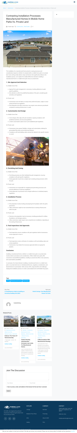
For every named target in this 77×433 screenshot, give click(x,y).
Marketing (23, 334)
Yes (72, 431)
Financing (45, 413)
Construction (10, 8)
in (9, 418)
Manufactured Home (16, 280)
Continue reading (8, 343)
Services (45, 409)
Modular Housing (8, 334)
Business (24, 330)
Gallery (28, 422)
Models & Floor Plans (31, 413)
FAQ (44, 422)
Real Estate (27, 26)
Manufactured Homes (10, 330)
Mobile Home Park (8, 332)
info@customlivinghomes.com (66, 418)
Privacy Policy (70, 429)
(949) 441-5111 (62, 414)
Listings (28, 409)
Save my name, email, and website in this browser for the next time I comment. (27, 387)
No (74, 431)
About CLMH (46, 418)
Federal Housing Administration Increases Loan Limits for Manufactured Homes (27, 343)
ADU (8, 280)
